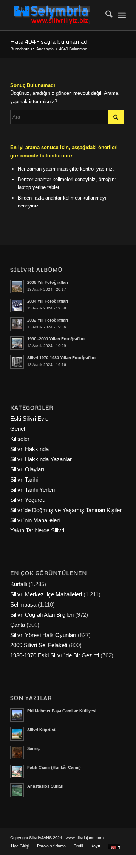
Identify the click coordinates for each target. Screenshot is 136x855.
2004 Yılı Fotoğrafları (47, 301)
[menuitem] (105, 15)
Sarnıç (33, 748)
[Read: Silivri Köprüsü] (17, 734)
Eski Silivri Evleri (30, 418)
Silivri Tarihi (24, 479)
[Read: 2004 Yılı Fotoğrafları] (17, 305)
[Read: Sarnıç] (17, 752)
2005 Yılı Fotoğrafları (47, 282)
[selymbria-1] (56, 15)
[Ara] (105, 15)
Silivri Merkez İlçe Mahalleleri (46, 594)
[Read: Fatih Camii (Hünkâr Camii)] (17, 771)
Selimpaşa (23, 604)
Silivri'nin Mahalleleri (35, 520)
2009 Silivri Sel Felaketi (38, 645)
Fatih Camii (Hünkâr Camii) (54, 767)
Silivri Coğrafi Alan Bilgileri (42, 614)
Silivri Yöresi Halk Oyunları (43, 635)
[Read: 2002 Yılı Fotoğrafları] (17, 324)
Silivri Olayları (27, 469)
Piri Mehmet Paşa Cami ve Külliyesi (61, 711)
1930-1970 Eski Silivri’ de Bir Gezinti (54, 655)
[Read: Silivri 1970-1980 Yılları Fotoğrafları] (17, 362)
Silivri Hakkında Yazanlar (41, 459)
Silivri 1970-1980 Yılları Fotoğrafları (61, 357)
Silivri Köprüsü (42, 729)
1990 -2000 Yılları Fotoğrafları (56, 339)
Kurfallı (18, 584)
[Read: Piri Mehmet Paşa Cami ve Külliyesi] (17, 715)
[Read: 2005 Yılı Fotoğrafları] (17, 286)
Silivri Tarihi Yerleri (32, 489)
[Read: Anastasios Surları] (17, 790)
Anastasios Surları (45, 786)
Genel (17, 428)
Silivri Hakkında (29, 449)
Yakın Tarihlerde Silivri (37, 530)
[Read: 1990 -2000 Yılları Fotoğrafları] (17, 343)
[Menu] (122, 15)
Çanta (17, 625)
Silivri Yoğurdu (27, 500)
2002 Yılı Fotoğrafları (47, 320)
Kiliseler (19, 439)
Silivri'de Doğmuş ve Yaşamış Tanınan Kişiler (66, 510)
